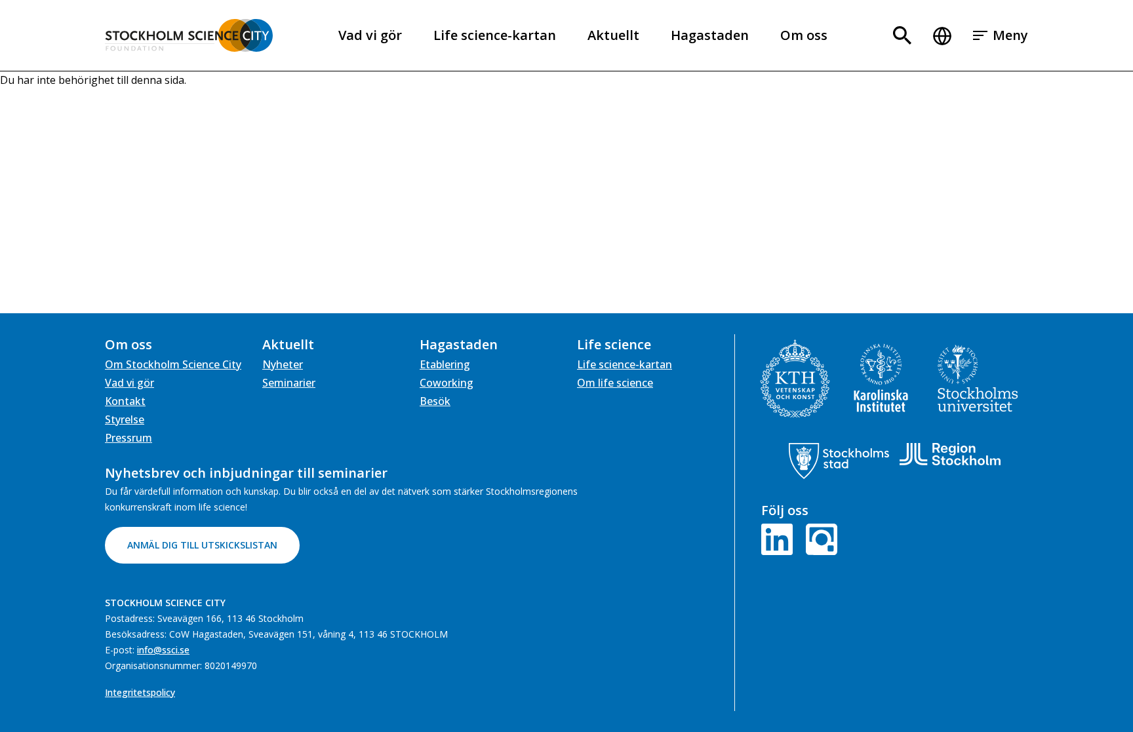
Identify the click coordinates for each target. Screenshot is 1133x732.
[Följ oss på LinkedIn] (779, 538)
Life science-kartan (494, 35)
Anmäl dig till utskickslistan (202, 545)
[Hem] (189, 35)
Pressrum (128, 438)
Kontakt (125, 401)
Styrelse (124, 419)
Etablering (445, 364)
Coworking (446, 383)
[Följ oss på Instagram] (819, 538)
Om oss (803, 35)
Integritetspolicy (140, 692)
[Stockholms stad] (839, 461)
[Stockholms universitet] (978, 378)
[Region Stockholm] (950, 454)
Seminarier (288, 383)
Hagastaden (710, 35)
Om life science (615, 383)
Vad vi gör (370, 35)
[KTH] (795, 378)
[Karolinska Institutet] (881, 377)
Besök (435, 401)
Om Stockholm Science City (173, 364)
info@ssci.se (163, 650)
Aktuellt (613, 35)
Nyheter (282, 364)
